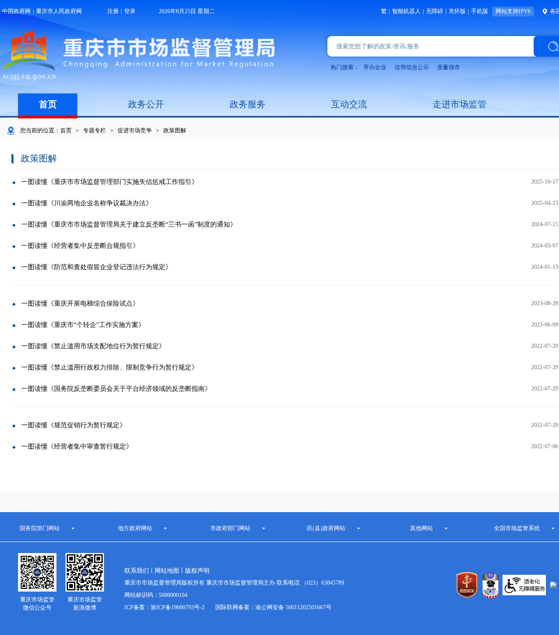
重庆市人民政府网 (59, 11)
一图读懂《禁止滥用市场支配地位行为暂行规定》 (93, 345)
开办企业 (374, 67)
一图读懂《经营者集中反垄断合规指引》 (80, 245)
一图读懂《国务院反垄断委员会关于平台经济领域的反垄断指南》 (116, 388)
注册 (113, 11)
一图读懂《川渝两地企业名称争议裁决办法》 (86, 203)
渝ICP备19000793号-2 (178, 607)
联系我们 (136, 570)
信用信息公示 (411, 67)
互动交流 (349, 104)
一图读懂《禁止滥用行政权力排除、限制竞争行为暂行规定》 (109, 367)
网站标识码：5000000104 (155, 595)
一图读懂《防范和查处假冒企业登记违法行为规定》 (96, 266)
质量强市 (448, 67)
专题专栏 (94, 130)
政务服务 (248, 104)
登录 (129, 11)
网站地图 (167, 570)
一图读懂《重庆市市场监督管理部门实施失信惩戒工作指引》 (109, 181)
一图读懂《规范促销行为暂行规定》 (73, 425)
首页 (48, 104)
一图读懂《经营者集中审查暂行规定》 (77, 446)
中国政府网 (16, 11)
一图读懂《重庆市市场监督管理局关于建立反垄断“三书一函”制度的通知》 (129, 224)
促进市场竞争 (134, 130)
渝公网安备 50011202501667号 (293, 607)
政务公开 (146, 104)
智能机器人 (406, 11)
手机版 (479, 11)
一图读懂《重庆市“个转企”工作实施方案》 (83, 324)
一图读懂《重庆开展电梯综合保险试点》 (80, 303)
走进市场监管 (460, 104)
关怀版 (457, 11)
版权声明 (197, 570)
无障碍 (434, 11)
